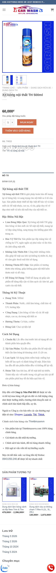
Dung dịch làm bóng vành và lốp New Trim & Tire (14, 508)
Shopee (18, 414)
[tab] (28, 176)
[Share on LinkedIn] (31, 147)
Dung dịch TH (9, 90)
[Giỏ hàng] (52, 9)
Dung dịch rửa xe (41, 88)
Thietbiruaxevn (37, 421)
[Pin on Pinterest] (26, 147)
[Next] (49, 47)
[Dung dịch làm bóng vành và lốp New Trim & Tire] (14, 489)
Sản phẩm (22, 88)
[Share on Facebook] (10, 147)
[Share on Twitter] (15, 147)
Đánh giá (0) (8, 181)
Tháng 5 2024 (9, 552)
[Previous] (7, 47)
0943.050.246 (9, 459)
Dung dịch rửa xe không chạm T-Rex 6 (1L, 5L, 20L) (40, 509)
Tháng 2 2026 (9, 541)
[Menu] (4, 9)
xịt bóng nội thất (17, 151)
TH (8, 151)
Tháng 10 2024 (10, 546)
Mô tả (5, 175)
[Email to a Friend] (21, 147)
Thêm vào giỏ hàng (18, 130)
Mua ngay (26, 122)
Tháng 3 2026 (9, 536)
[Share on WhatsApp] (5, 147)
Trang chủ (8, 88)
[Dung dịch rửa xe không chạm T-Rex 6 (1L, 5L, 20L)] (41, 489)
